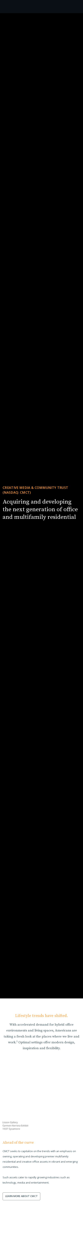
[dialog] (14, 1245)
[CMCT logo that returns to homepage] (22, 6)
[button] (41, 990)
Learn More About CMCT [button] (21, 1196)
